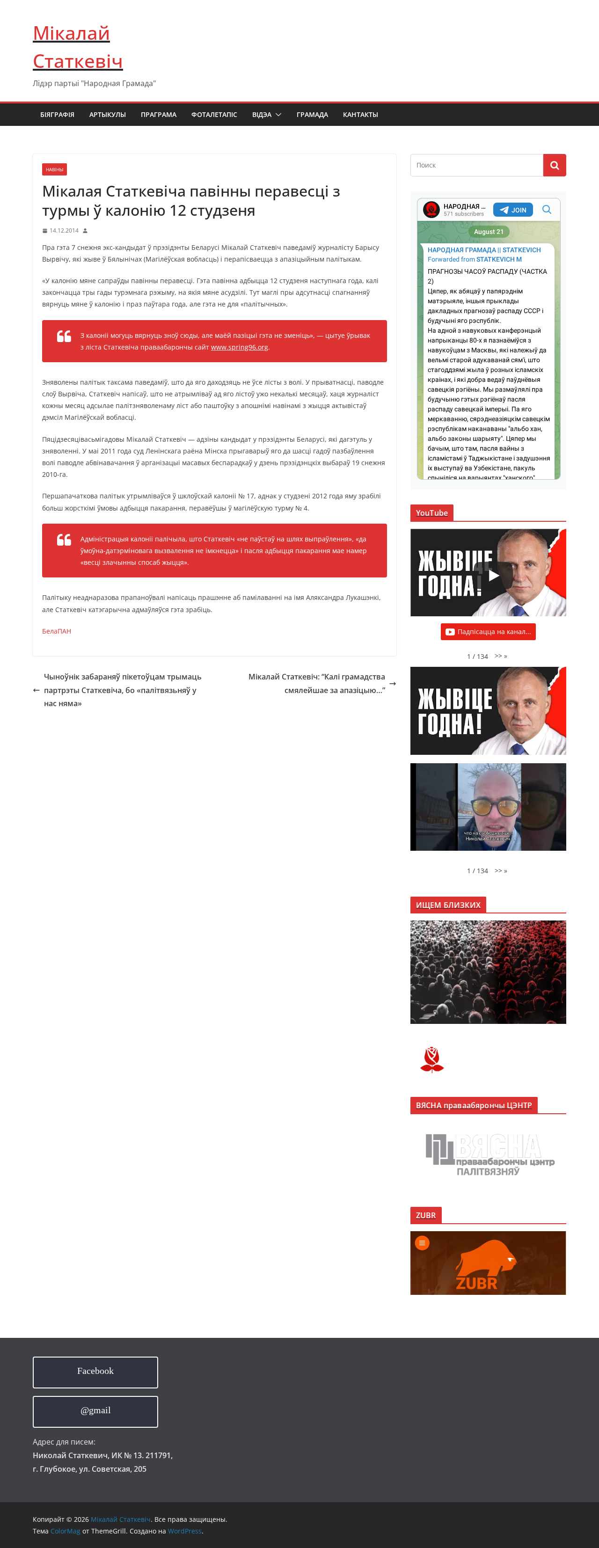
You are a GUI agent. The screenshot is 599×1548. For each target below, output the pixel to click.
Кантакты (360, 114)
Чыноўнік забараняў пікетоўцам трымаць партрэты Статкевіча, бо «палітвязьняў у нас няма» (123, 690)
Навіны (54, 169)
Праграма (158, 114)
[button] (276, 114)
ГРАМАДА (312, 114)
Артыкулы (107, 114)
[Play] (493, 576)
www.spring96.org (239, 347)
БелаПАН (56, 631)
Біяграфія (57, 114)
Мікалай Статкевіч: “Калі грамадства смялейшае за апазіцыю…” (316, 683)
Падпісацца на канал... (494, 631)
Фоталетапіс (214, 114)
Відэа (261, 114)
